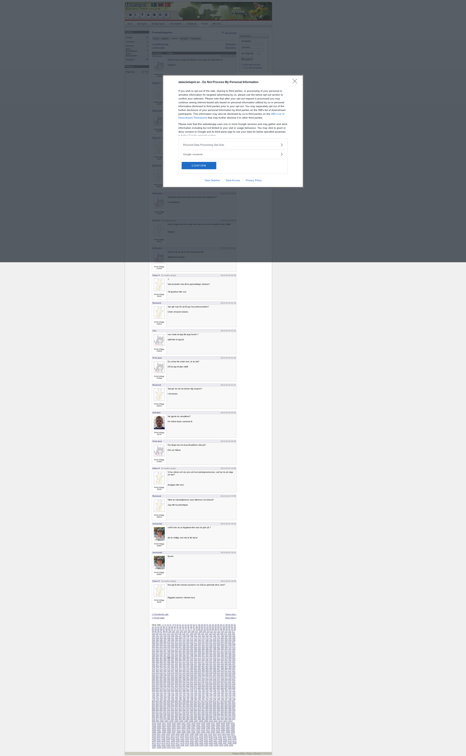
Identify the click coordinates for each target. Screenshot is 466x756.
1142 (182, 738)
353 (210, 655)
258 (184, 647)
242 (207, 644)
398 (214, 660)
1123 (177, 736)
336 (230, 653)
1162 (192, 741)
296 (161, 651)
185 (157, 640)
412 (183, 662)
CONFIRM (199, 165)
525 (195, 673)
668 (153, 688)
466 (222, 666)
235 (180, 644)
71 (175, 629)
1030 (228, 723)
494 (161, 671)
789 (195, 699)
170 (184, 638)
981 (172, 719)
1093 (203, 732)
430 (168, 664)
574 (214, 677)
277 (172, 649)
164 (161, 638)
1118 (154, 736)
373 (203, 658)
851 (180, 706)
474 (168, 668)
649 (165, 686)
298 (168, 651)
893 (172, 710)
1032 (154, 725)
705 (210, 690)
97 (161, 631)
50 (202, 627)
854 (191, 706)
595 (210, 679)
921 (195, 712)
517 (165, 673)
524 (191, 673)
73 (180, 629)
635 (195, 684)
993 (218, 719)
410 (176, 662)
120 (160, 634)
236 (184, 644)
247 (226, 644)
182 (230, 638)
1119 (158, 736)
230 (161, 644)
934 (161, 714)
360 (153, 658)
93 (235, 629)
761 (172, 697)
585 (172, 679)
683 (210, 688)
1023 (193, 723)
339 (157, 655)
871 (172, 708)
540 (168, 675)
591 (195, 679)
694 (168, 690)
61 (232, 627)
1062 (218, 727)
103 (181, 631)
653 (180, 686)
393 (195, 660)
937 (172, 714)
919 (187, 712)
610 (184, 682)
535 (233, 673)
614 (199, 682)
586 (176, 679)
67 (164, 629)
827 (172, 703)
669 (157, 688)
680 (199, 688)
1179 (187, 743)
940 (184, 714)
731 (226, 693)
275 (165, 649)
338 (153, 655)
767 (195, 697)
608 (176, 682)
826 (168, 703)
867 (157, 708)
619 (218, 682)
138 (229, 634)
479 (187, 668)
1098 (228, 732)
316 (153, 653)
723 (195, 693)
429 (165, 664)
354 (214, 655)
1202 (211, 745)
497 (172, 671)
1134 (229, 736)
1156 (163, 741)
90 (227, 629)
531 (218, 673)
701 (195, 690)
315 (233, 651)
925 (210, 712)
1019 (173, 723)
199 (210, 640)
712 (153, 693)
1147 (206, 738)
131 (202, 634)
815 (210, 701)
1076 (203, 730)
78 (194, 629)
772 (214, 697)
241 (203, 644)
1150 (220, 738)
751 (218, 695)
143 (165, 636)
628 (168, 684)
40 (175, 627)
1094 (208, 732)
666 (230, 686)
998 (153, 721)
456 (184, 666)
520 (176, 673)
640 (214, 684)
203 (226, 640)
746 (199, 695)
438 (199, 664)
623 (233, 682)
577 (226, 677)
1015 (154, 723)
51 (205, 627)
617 (210, 682)
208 (161, 642)
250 (153, 647)
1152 (230, 738)
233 (172, 644)
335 (226, 653)
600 (230, 679)
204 (230, 640)
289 (218, 649)
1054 (178, 727)
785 (180, 699)
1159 (177, 741)
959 (172, 717)
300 (176, 651)
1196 (182, 745)
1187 (225, 743)
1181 (196, 743)
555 (226, 675)
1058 (198, 727)
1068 (164, 730)
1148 (211, 738)
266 (214, 647)
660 (207, 686)
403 (233, 660)
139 (233, 634)
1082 (232, 730)
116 (229, 631)
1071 (178, 730)
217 (195, 642)
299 (172, 651)
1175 (168, 743)
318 (161, 653)
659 (203, 686)
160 (230, 636)
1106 (182, 734)
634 (191, 684)
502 (191, 671)
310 (214, 651)
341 (165, 655)
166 (168, 638)
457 (187, 666)
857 (203, 706)
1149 (215, 738)
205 (233, 640)
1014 (230, 721)
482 (199, 668)
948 (214, 714)
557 (233, 675)
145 (172, 636)
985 (187, 719)
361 (157, 658)
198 (207, 640)
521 (180, 673)
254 (168, 647)
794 (214, 699)
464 (214, 666)
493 (157, 671)
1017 (164, 723)
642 (222, 684)
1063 (223, 727)
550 (207, 675)
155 (210, 636)
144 (168, 636)
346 (184, 655)
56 (218, 627)
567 (187, 677)
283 (195, 649)
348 (191, 655)
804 (168, 701)
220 (206, 642)
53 (210, 627)
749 (210, 695)
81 (202, 629)
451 (165, 666)
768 (199, 697)
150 (191, 636)
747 (203, 695)
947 (210, 714)
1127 (196, 736)
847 (165, 706)
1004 (181, 721)
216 (191, 642)
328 (199, 653)
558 (153, 677)
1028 (218, 723)
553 (218, 675)
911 (157, 712)
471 (157, 668)
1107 (187, 734)
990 (207, 719)
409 (172, 662)
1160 (182, 741)
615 (203, 682)
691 (157, 690)
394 (199, 660)
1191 (159, 745)
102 (177, 631)
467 (226, 666)
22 (210, 625)
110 (208, 631)
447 (233, 664)
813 (203, 701)
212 (176, 642)
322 (176, 653)
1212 (178, 747)
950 (222, 714)
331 (210, 653)
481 (195, 668)
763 (180, 697)
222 (214, 642)
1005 (186, 721)
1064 (228, 727)
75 (186, 629)
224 (222, 642)
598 (222, 679)
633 (187, 684)
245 (218, 644)
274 (161, 649)
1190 (154, 745)
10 (177, 625)
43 (183, 627)
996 (230, 719)
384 (161, 660)
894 (176, 710)
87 (218, 629)
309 (210, 651)
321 (172, 653)
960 (176, 717)
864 (230, 706)
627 (165, 684)
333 (218, 653)
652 (176, 686)
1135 (234, 736)
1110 (201, 734)
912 (161, 712)
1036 (173, 725)
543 (180, 675)
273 (157, 649)
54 (213, 627)
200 (214, 640)
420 (214, 662)
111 (211, 631)
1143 (187, 738)
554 (222, 675)
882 (214, 708)
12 (183, 625)
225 (226, 642)
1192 (163, 745)
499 (180, 671)
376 (214, 658)
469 (233, 666)
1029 (223, 723)
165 (165, 638)
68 (166, 629)
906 (222, 710)
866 (153, 708)
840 (222, 703)
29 (229, 625)
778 (153, 699)
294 (153, 651)
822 (153, 703)
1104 (173, 734)
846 (161, 706)
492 (153, 671)
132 (206, 634)
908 (230, 710)
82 (205, 629)
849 (172, 706)
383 (157, 660)
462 (207, 666)
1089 (183, 732)
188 (168, 640)
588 (184, 679)
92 (232, 629)
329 (203, 653)
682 (207, 688)
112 (215, 631)
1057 (193, 727)
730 (222, 693)
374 (207, 658)
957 (165, 717)
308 (207, 651)
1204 (221, 745)
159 (226, 636)
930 (229, 712)
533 (226, 673)
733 (233, 693)
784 (176, 699)
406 (161, 662)
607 (172, 682)
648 (161, 686)
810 (191, 701)
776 (230, 697)
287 (210, 649)
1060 (208, 727)
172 (191, 638)
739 (172, 695)
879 (203, 708)
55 (216, 627)
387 (172, 660)
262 (199, 647)
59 (227, 627)
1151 (225, 738)
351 (203, 655)
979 (165, 719)
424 (229, 662)
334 (222, 653)
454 (176, 666)
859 (210, 706)
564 (176, 677)
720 (184, 693)
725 (203, 693)
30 (232, 625)
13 (185, 625)
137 (225, 634)
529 (210, 673)
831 (187, 703)
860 (214, 706)
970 (214, 717)
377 (218, 658)
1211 (173, 747)
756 (153, 697)
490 (230, 668)
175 (203, 638)
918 (183, 712)
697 (180, 690)
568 (191, 677)
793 (210, 699)
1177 (177, 743)
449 (157, 666)
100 (169, 631)
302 (184, 651)
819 (226, 701)
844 (153, 706)
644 (230, 684)
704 (207, 690)
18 (199, 625)
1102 (163, 734)
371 (195, 658)
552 (214, 675)
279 (180, 649)
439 (203, 664)
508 (214, 671)
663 (218, 686)
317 (157, 653)
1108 (192, 734)
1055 (183, 727)
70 (172, 629)
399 (218, 660)
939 (180, 714)
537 (157, 675)
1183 (206, 743)
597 (218, 679)
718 (176, 693)
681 (203, 688)
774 (222, 697)
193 (187, 640)
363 (165, 658)
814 (206, 701)
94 (153, 631)
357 (226, 655)
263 (203, 647)
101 (173, 631)
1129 (206, 736)
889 (157, 710)
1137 (159, 738)
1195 (177, 745)
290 (222, 649)
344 (176, 655)
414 (191, 662)
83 (207, 629)
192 (184, 640)
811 (195, 701)
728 (214, 693)
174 (199, 638)
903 (210, 710)
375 (210, 658)
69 (169, 629)
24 (215, 625)
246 (222, 644)
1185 (215, 743)
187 (165, 640)
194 (191, 640)
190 (176, 640)
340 (161, 655)
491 (233, 668)
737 (165, 695)
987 (195, 719)
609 (180, 682)
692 (161, 690)
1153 (234, 738)
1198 (192, 745)
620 (222, 682)
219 (203, 642)
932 (153, 714)
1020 (178, 723)
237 (187, 644)
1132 (220, 736)
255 (172, 647)
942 (191, 714)
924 (206, 712)
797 (226, 699)
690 (153, 690)
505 (203, 671)
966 (199, 717)
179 (218, 638)
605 (165, 682)
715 (165, 693)
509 (218, 671)
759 (165, 697)
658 (199, 686)
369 (187, 658)
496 (168, 671)
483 (203, 668)
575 (218, 677)
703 (203, 690)
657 (195, 686)
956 (161, 717)
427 (157, 664)
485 (210, 668)
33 (156, 627)
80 (199, 629)
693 (165, 690)
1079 (218, 730)
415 (195, 662)
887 (233, 708)
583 (165, 679)
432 (176, 664)
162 (153, 638)
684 (214, 688)
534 (230, 673)
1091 (193, 732)
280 (184, 649)
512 (229, 671)
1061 (213, 727)
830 (184, 703)
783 (172, 699)
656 (191, 686)
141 (157, 636)
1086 (169, 732)
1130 (210, 736)
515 (157, 673)
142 (161, 636)
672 (168, 688)
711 (233, 690)
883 (218, 708)
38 (169, 627)
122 (168, 634)
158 (222, 636)
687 (226, 688)
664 (222, 686)
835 (203, 703)
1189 (234, 743)
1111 (206, 734)
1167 (215, 741)
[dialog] (233, 131)
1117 (233, 734)
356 (222, 655)
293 (233, 649)
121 (164, 634)
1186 (220, 743)
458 (191, 666)
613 (195, 682)
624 (153, 684)
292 (230, 649)
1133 (224, 736)
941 (187, 714)
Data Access (233, 180)
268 (222, 647)
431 (172, 664)
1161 (187, 741)
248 (230, 644)
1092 (198, 732)
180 (222, 638)
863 (226, 706)
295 (157, 651)
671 (165, 688)
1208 (159, 747)
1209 (164, 747)
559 (157, 677)
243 (210, 644)
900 (199, 710)
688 (230, 688)
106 (192, 631)
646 (153, 686)
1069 (169, 730)
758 (161, 697)
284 (199, 649)
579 (233, 677)
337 (233, 653)
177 (210, 638)
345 (180, 655)
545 (187, 675)
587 (180, 679)
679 (195, 688)
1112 (210, 734)
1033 (159, 725)
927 (218, 712)
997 (233, 719)
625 (157, 684)
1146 (201, 738)
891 (165, 710)
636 (199, 684)
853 (187, 706)
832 (191, 703)
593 (203, 679)
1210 (169, 747)
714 (161, 693)
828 (176, 703)
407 (165, 662)
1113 (215, 734)
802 (161, 701)
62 (235, 627)
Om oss (257, 753)
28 (226, 625)
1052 (169, 727)
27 (224, 625)
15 (191, 625)
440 (207, 664)
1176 (173, 743)
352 (207, 655)
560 (161, 677)
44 (186, 627)
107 (196, 631)
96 (158, 631)
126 (183, 634)
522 (184, 673)
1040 (193, 725)
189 (172, 640)
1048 (232, 725)
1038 (183, 725)
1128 (201, 736)
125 (179, 634)
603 (157, 682)
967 (203, 717)
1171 (234, 741)
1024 (198, 723)
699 (187, 690)
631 (180, 684)
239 (195, 644)
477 (180, 668)
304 (191, 651)
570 (199, 677)
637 (203, 684)
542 (176, 675)
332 (214, 653)
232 (168, 644)
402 (230, 660)
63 (153, 629)
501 (187, 671)
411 (180, 662)
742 (184, 695)
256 (176, 647)
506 (207, 671)
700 (191, 690)
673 (172, 688)
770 (207, 697)
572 (207, 677)
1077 (208, 730)
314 (229, 651)
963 (187, 717)
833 (195, 703)
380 (230, 658)
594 (207, 679)
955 (157, 717)
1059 (203, 727)
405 (157, 662)
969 (210, 717)
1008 (201, 721)
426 (153, 664)
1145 (196, 738)
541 (172, 675)
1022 (188, 723)
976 (153, 719)
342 (168, 655)
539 (165, 675)
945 (203, 714)
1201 (206, 745)
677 (187, 688)
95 (156, 631)
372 (199, 658)
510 (222, 671)
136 (222, 634)
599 (226, 679)
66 (161, 629)
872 (176, 708)
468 (230, 666)
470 (153, 668)
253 (165, 647)
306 (199, 651)
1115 (224, 734)
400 (222, 660)
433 (180, 664)
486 (214, 668)
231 (165, 644)
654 (184, 686)
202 (222, 640)
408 (168, 662)
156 (214, 636)
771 (210, 697)
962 (184, 717)
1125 (187, 736)
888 (153, 710)
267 (218, 647)
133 (210, 634)
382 (153, 660)
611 (187, 682)
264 (207, 647)
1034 (164, 725)
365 (172, 658)
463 (210, 666)
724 (199, 693)
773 (218, 697)
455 (180, 666)
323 (180, 653)
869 (165, 708)
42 (180, 627)
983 (180, 719)
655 (187, 686)
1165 (206, 741)
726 (207, 693)
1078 (213, 730)
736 (161, 695)
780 (161, 699)
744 (191, 695)
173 (195, 638)
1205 (226, 745)
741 (180, 695)
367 (180, 658)
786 (184, 699)
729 (218, 693)
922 (199, 712)
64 (156, 629)
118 (153, 634)
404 (153, 662)
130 (199, 634)
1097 (223, 732)
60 (229, 627)
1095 (213, 732)
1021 (183, 723)
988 (199, 719)
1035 (169, 725)
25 (218, 625)
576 (222, 677)
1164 (201, 741)
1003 (176, 721)
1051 (164, 727)
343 (172, 655)
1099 (232, 732)
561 (165, 677)
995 (226, 719)
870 (168, 708)
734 (153, 695)
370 (191, 658)
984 (184, 719)
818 (222, 701)
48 (197, 627)
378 (222, 658)
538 (161, 675)
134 (214, 634)
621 (226, 682)
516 (161, 673)
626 (161, 684)
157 (218, 636)
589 (187, 679)
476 (176, 668)
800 (153, 701)
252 (161, 647)
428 (161, 664)
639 (210, 684)
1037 (178, 725)
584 (168, 679)
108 (200, 631)
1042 (203, 725)
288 (214, 649)
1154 (154, 741)
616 (206, 682)
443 (218, 664)
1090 (188, 732)
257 (180, 647)
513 (233, 671)
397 (210, 660)
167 (172, 638)
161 (233, 636)
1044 (213, 725)
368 (184, 658)
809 (187, 701)
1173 (159, 743)
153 (203, 636)
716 (168, 693)
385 (165, 660)
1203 (216, 745)
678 (191, 688)
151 (195, 636)
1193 (168, 745)
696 (176, 690)
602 (153, 682)
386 (168, 660)
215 (187, 642)
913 (164, 712)
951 (226, 714)
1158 (173, 741)
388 (176, 660)
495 (165, 671)
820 (229, 701)
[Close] (296, 82)
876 (191, 708)
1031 (232, 723)
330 (207, 653)
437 (195, 664)
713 (157, 693)
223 (218, 642)
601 (233, 679)
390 (184, 660)
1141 (177, 738)
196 (199, 640)
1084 (159, 732)
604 (161, 682)
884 (222, 708)
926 (214, 712)
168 (176, 638)
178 (214, 638)
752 (222, 695)
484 (207, 668)
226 (229, 642)
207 (157, 642)
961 (180, 717)
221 (210, 642)
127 (187, 634)
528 (207, 673)
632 (184, 684)
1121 (168, 736)
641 (218, 684)
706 (214, 690)
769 (203, 697)
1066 (154, 730)
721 (187, 693)
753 (226, 695)
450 (161, 666)
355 (218, 655)
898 (191, 710)
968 (207, 717)
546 (191, 675)
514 (153, 673)
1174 (163, 743)
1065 (232, 727)
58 (224, 627)
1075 (198, 730)
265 (210, 647)
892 (168, 710)
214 (183, 642)
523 (187, 673)
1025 (203, 723)
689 (233, 688)
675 (180, 688)
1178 (182, 743)
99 (166, 631)
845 (157, 706)
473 (165, 668)
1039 (188, 725)
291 (226, 649)
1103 (168, 734)
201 (218, 640)
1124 (182, 736)
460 (199, 666)
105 (189, 631)
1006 (191, 721)
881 (210, 708)
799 (233, 699)
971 (218, 717)
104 (185, 631)
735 (157, 695)
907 (226, 710)
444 (222, 664)
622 (229, 682)
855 (195, 706)
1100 (154, 734)
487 (218, 668)
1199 (196, 745)
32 (153, 627)
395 (203, 660)
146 (176, 636)
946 (207, 714)
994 (222, 719)
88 (221, 629)
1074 (193, 730)
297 (165, 651)
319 (165, 653)
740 (176, 695)
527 (203, 673)
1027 (213, 723)
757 (157, 697)
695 (172, 690)
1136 (154, 738)
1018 (169, 723)
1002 (171, 721)
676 (184, 688)
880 (207, 708)
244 (214, 644)
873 (180, 708)
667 (233, 686)
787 (187, 699)
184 (153, 640)
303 (187, 651)
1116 (228, 734)
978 (161, 719)
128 (191, 634)
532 (222, 673)
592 (199, 679)
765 (187, 697)
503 (195, 671)
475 (172, 668)
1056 (188, 727)
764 (184, 697)
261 (195, 647)
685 (218, 688)
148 (184, 636)
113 (218, 631)
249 (233, 644)
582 (161, 679)
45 (188, 627)
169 (180, 638)
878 (199, 708)
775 (226, 697)
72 (177, 629)
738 (168, 695)
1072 (183, 730)
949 (218, 714)
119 (157, 634)
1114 (219, 734)
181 (226, 638)
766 (191, 697)
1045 (218, 725)
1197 (187, 745)
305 (195, 651)
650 (168, 686)
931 (233, 712)
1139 (168, 738)
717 (172, 693)
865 (233, 706)
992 (214, 719)
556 (230, 675)
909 (233, 710)
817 (218, 701)
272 (153, 649)
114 (222, 631)
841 (226, 703)
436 (191, 664)
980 (168, 719)
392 (191, 660)
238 (191, 644)
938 (176, 714)
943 (195, 714)
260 (191, 647)
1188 (230, 743)
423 (226, 662)
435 (187, 664)
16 (194, 625)
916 (176, 712)
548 (199, 675)
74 (183, 629)
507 (210, 671)
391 (187, 660)
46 (191, 627)
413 (187, 662)
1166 (211, 741)
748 (207, 695)
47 (194, 627)
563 (172, 677)
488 (222, 668)
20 (205, 625)
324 (184, 653)
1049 (154, 727)
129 (195, 634)
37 (166, 627)
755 (233, 695)
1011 (216, 721)
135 (218, 634)
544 (184, 675)
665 (226, 686)
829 (180, 703)
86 (216, 629)
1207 (154, 747)
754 (230, 695)
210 (168, 642)
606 (168, 682)
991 (210, 719)
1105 (177, 734)
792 (207, 699)
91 (229, 629)
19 (202, 625)
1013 (225, 721)
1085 (164, 732)
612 (191, 682)
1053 (173, 727)
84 (210, 629)
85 (213, 629)
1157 (168, 741)
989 (203, 719)
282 (191, 649)
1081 (228, 730)
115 (226, 631)
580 (153, 679)
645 (233, 684)
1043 (208, 725)
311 (218, 651)
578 (230, 677)
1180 (192, 743)
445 (226, 664)
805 (172, 701)
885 (226, 708)
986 (191, 719)
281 (187, 649)
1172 (154, 743)
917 (180, 712)
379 (226, 658)
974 (230, 717)
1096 (218, 732)
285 (203, 649)
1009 (206, 721)
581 (157, 679)
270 (230, 647)
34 (158, 627)
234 (176, 644)
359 (233, 655)
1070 (173, 730)
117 (233, 631)
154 (207, 636)
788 (191, 699)
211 (172, 642)
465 (218, 666)
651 (172, 686)
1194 (173, 745)
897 (187, 710)
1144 (192, 738)
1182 (201, 743)
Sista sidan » (230, 618)
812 (199, 701)
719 (180, 693)
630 (176, 684)
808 (184, 701)
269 (226, 647)
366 (176, 658)
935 (165, 714)
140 (153, 636)
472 (161, 668)
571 (203, 677)
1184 (211, 743)
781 (165, 699)
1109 (196, 734)
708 (222, 690)
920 (191, 712)
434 (184, 664)
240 (199, 644)
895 (180, 710)
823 (157, 703)
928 (222, 712)
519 (172, 673)
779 (157, 699)
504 (199, 671)
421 (218, 662)
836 (207, 703)
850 (176, 706)
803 (165, 701)
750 (214, 695)
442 (214, 664)
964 (191, 717)
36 (164, 627)
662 (214, 686)
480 (191, 668)
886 (230, 708)
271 (233, 647)
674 (176, 688)
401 (226, 660)
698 (184, 690)
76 (188, 629)
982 (176, 719)
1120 (163, 736)
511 (226, 671)
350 (199, 655)
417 (203, 662)
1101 (159, 734)
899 (195, 710)
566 (184, 677)
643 (226, 684)
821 (233, 701)
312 (222, 651)
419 (210, 662)
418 (206, 662)
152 (199, 636)
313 (226, 651)
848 (168, 706)
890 (161, 710)
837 (210, 703)
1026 (208, 723)
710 (230, 690)
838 (214, 703)
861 (218, 706)
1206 (231, 745)
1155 (159, 741)
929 (226, 712)
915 (172, 712)
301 (180, 651)
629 (172, 684)
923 (203, 712)
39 (172, 627)
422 (222, 662)
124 (176, 634)
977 (157, 719)
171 (187, 638)
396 (207, 660)
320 (168, 653)
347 (187, 655)
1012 (220, 721)
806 (176, 701)
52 (207, 627)
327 (195, 653)
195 (195, 640)
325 (187, 653)
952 (230, 714)
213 (180, 642)
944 (199, 714)
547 (195, 675)
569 (195, 677)
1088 (178, 732)
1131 (215, 736)
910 (153, 712)
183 (233, 638)
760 (168, 697)
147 (180, 636)
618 (214, 682)
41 (177, 627)
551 (210, 675)
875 (187, 708)
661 (210, 686)
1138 (163, 738)
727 (210, 693)
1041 (198, 725)
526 (199, 673)
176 (207, 638)
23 (213, 625)
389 (180, 660)
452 (168, 666)
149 (187, 636)
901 (203, 710)
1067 (159, 730)
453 (172, 666)
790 (199, 699)
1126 (191, 736)
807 (180, 701)
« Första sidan (158, 618)
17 (196, 625)
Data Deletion (212, 180)
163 (157, 638)
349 (195, 655)
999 (157, 721)
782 (168, 699)
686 (222, 688)
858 (207, 706)
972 (222, 717)
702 (199, 690)
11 (180, 625)
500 (184, 671)
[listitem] (233, 145)
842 (230, 703)
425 (233, 662)
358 (230, 655)
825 (165, 703)
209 (165, 642)
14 (188, 625)
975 (233, 717)
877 (195, 708)
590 (191, 679)
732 (230, 693)
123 (172, 634)
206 (153, 642)
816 (214, 701)
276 (168, 649)
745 (195, 695)
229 (157, 644)
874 (184, 708)
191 (180, 640)
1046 (223, 725)
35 (161, 627)
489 (226, 668)
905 (218, 710)
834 (199, 703)
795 (218, 699)
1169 (225, 741)
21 (207, 625)
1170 (230, 741)
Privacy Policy (254, 180)
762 (176, 697)
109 (204, 631)
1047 (228, 725)
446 (230, 664)
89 (224, 629)
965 (195, 717)
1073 (188, 730)
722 (191, 693)
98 (164, 631)
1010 (211, 721)
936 (168, 714)
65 (158, 629)
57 (221, 627)
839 (218, 703)
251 (157, 647)
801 (157, 701)
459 (195, 666)
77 (191, 629)
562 (168, 677)
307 (203, 651)
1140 (173, 738)
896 (184, 710)
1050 (159, 727)
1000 (161, 721)
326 (191, 653)
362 (161, 658)
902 (207, 710)
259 (187, 647)
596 (214, 679)
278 (176, 649)
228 (153, 644)
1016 (159, 723)
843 (233, 703)
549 (203, 675)
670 (161, 688)
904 (214, 710)
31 (235, 625)
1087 (173, 732)
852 (184, 706)
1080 (223, 730)
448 (153, 666)
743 (187, 695)
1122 (172, 736)
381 (233, 658)
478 (184, 668)
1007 (196, 721)
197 (203, 640)
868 (161, 708)
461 (203, 666)
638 (207, 684)
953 (233, 714)
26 (221, 625)
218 (199, 642)
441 (210, 664)
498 (176, 671)
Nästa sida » (230, 614)
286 (207, 649)
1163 (196, 741)
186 (161, 640)
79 (197, 629)
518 (168, 673)
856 (199, 706)
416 (199, 662)
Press (249, 753)
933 (157, 714)
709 (226, 690)
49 (199, 627)
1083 (154, 732)
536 (153, 675)
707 (218, 690)
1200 (201, 745)
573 (210, 677)
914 (168, 712)
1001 (166, 721)
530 (214, 673)
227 (233, 642)
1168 (220, 741)
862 (222, 706)
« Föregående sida (160, 614)
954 (153, 717)
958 (168, 717)
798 (230, 699)
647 (157, 686)
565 (180, 677)
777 (233, 697)
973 (226, 717)
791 (203, 699)
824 (161, 703)
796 (222, 699)
